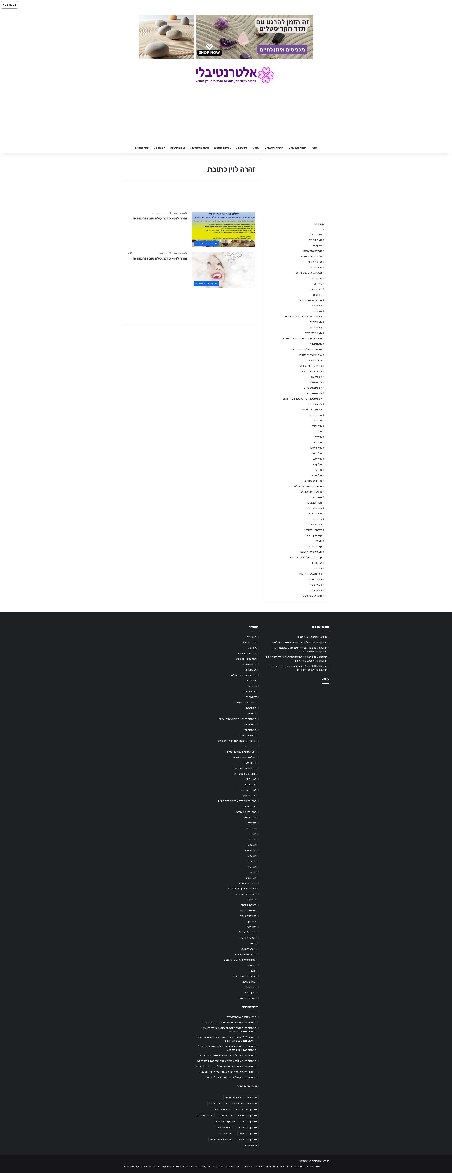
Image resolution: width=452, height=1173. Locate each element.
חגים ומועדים (316, 344)
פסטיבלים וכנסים (313, 513)
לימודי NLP (316, 376)
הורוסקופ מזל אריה (222, 1109)
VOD (257, 148)
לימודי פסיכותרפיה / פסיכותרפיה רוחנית (302, 398)
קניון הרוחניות (177, 148)
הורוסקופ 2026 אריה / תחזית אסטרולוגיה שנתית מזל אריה (228, 1055)
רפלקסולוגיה (316, 590)
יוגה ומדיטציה (315, 360)
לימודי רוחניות (315, 404)
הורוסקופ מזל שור (226, 1133)
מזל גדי (318, 431)
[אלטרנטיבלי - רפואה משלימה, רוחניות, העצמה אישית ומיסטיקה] (226, 75)
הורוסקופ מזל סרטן (248, 1127)
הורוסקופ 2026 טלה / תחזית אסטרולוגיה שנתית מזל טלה (299, 642)
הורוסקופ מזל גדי (225, 1115)
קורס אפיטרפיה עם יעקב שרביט (312, 636)
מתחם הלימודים (200, 148)
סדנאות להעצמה (314, 508)
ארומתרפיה (316, 278)
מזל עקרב (317, 458)
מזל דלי (318, 437)
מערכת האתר (178, 213)
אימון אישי (317, 245)
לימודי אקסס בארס (313, 387)
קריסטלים (317, 562)
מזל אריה (317, 420)
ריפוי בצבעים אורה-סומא (310, 573)
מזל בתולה (317, 426)
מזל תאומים (316, 475)
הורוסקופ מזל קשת (248, 1133)
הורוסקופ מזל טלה (248, 1121)
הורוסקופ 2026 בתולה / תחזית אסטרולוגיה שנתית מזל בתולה (227, 1060)
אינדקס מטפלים (222, 148)
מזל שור (318, 469)
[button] (9, 4)
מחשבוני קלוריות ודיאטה (310, 491)
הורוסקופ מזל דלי (205, 1115)
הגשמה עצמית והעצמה (311, 300)
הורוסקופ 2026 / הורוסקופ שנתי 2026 (303, 316)
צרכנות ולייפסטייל (313, 530)
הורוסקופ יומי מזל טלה (246, 1109)
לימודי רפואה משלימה (312, 409)
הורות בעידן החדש (313, 333)
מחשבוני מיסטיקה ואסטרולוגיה (307, 486)
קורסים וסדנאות (314, 546)
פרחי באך (317, 519)
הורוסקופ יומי (316, 322)
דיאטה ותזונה (315, 289)
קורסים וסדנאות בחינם (311, 551)
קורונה (319, 541)
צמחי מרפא (316, 524)
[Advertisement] (296, 714)
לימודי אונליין (316, 382)
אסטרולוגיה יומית (233, 1097)
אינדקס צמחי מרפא (312, 250)
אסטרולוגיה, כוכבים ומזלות (309, 272)
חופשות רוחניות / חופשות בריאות (306, 349)
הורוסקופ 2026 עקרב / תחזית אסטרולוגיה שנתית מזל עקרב (228, 1071)
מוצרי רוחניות (315, 415)
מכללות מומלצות (314, 502)
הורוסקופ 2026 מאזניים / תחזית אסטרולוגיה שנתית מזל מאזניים (226, 1066)
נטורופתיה (299, 1166)
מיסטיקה (242, 148)
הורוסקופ (160, 148)
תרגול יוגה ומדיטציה (312, 595)
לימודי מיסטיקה (314, 393)
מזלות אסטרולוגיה (313, 480)
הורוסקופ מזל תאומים (247, 1139)
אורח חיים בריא (315, 240)
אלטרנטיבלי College (311, 256)
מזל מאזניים (316, 447)
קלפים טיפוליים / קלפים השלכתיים (305, 557)
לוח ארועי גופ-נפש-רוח (311, 371)
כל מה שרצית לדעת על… (310, 365)
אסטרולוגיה (316, 267)
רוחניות (318, 568)
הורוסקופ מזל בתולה (247, 1115)
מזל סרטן (317, 453)
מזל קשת (317, 464)
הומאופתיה (316, 305)
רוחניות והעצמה (275, 148)
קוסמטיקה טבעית (313, 535)
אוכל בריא (317, 234)
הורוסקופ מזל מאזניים (225, 1121)
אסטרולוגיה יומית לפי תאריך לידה (241, 1103)
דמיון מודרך (316, 294)
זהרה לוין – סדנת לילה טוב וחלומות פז (160, 218)
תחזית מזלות (251, 1145)
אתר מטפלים (142, 148)
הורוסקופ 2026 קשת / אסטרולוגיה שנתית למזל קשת (231, 1077)
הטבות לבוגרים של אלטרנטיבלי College (302, 338)
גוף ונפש (318, 283)
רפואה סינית (316, 584)
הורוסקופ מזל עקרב (225, 1127)
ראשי (314, 148)
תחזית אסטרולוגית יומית (221, 1139)
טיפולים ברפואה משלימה (310, 354)
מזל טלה (317, 442)
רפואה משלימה (299, 148)
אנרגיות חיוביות (315, 261)
